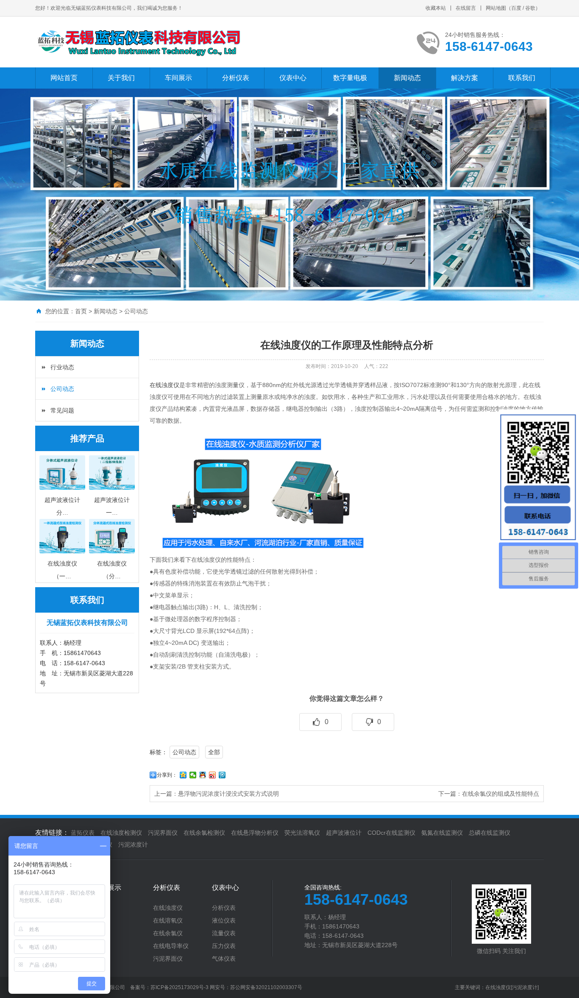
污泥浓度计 (133, 844)
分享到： (167, 775)
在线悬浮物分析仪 (254, 832)
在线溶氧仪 (168, 920)
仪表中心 (292, 77)
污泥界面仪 (163, 832)
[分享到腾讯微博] (222, 775)
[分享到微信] (193, 775)
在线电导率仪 (171, 946)
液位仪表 (224, 920)
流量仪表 (224, 933)
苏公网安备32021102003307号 (266, 987)
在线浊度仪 (164, 385)
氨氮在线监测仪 (442, 832)
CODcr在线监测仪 (391, 832)
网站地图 (496, 8)
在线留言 (466, 8)
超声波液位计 (344, 832)
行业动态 (62, 367)
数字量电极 (350, 77)
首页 (81, 311)
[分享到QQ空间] (183, 775)
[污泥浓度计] (525, 987)
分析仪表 (235, 77)
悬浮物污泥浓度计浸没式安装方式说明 (228, 793)
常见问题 (62, 410)
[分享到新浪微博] (212, 775)
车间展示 (178, 77)
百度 (516, 8)
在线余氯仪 (168, 933)
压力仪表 (224, 946)
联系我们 (521, 77)
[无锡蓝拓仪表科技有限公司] (138, 42)
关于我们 (121, 77)
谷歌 (530, 8)
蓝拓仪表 (83, 832)
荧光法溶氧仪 (302, 832)
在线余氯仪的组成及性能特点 (500, 793)
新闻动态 (407, 77)
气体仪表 (224, 959)
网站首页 (64, 77)
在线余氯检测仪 (204, 832)
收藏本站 (436, 8)
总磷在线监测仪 (489, 832)
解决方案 (464, 77)
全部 (214, 752)
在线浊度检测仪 (121, 832)
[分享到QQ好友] (202, 775)
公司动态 (136, 311)
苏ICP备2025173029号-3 (179, 987)
